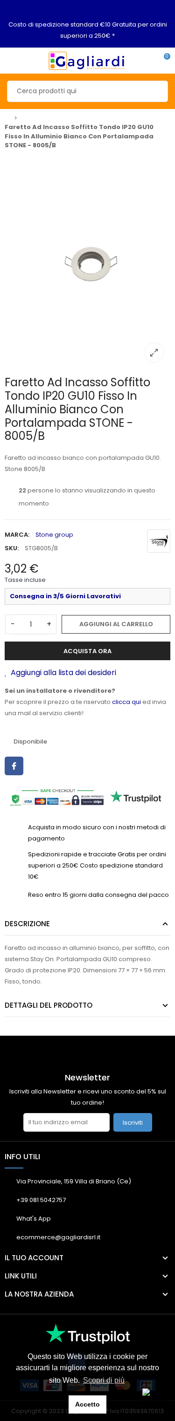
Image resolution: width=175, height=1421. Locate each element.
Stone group (54, 534)
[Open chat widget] (154, 1400)
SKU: (12, 548)
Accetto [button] (87, 1404)
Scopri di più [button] (104, 1380)
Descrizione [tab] (27, 924)
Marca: (17, 534)
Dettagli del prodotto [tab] (48, 1005)
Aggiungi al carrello (116, 624)
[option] (87, 262)
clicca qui (126, 701)
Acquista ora (87, 651)
